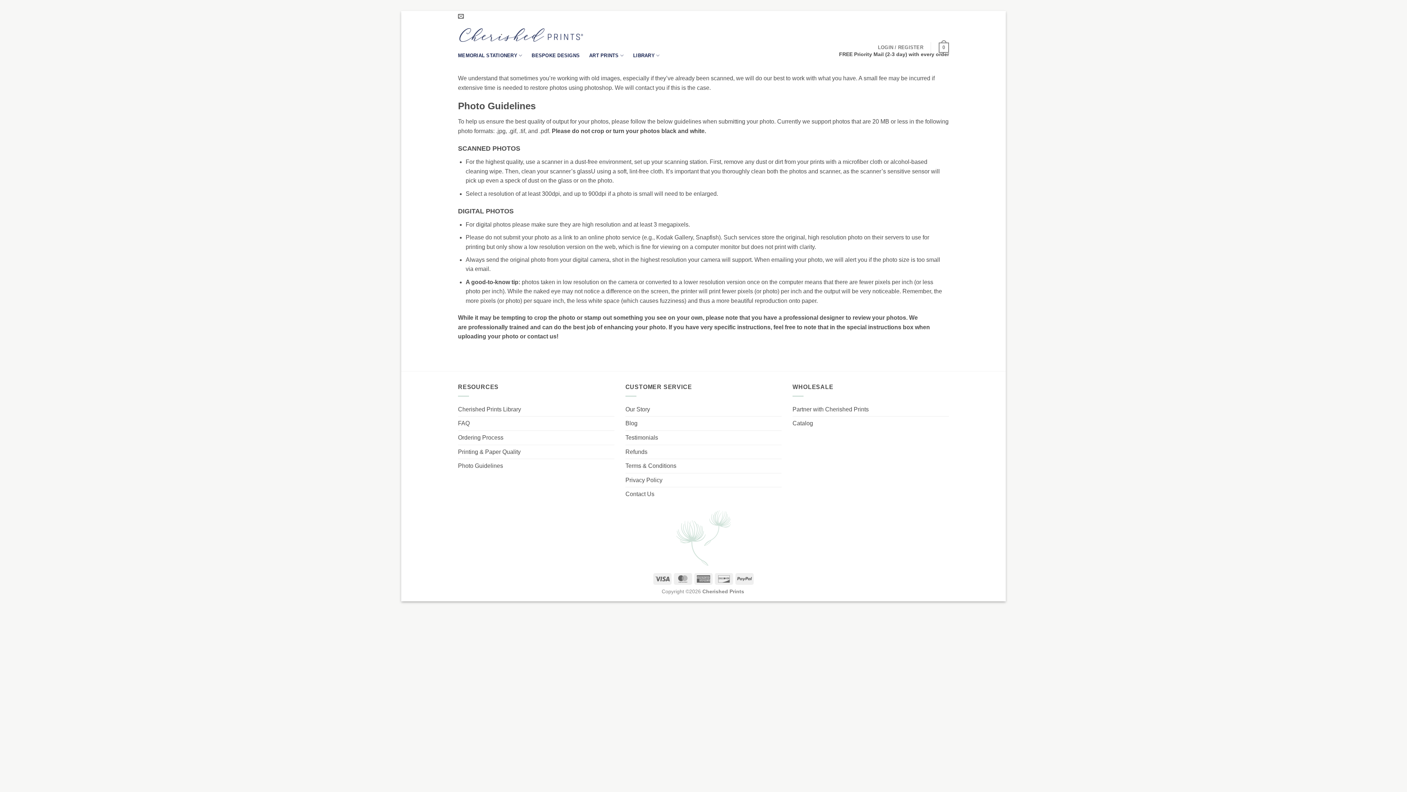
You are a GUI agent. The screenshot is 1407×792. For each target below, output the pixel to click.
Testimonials (641, 437)
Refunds (636, 452)
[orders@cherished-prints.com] (462, 16)
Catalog (803, 423)
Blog (631, 423)
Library (644, 55)
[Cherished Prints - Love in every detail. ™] (521, 35)
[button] (900, 47)
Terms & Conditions (650, 466)
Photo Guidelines (480, 466)
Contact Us (639, 494)
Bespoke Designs (556, 55)
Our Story (637, 409)
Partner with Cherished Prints (831, 409)
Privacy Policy (643, 480)
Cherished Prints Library (489, 409)
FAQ (464, 423)
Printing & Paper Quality (489, 452)
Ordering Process (480, 437)
